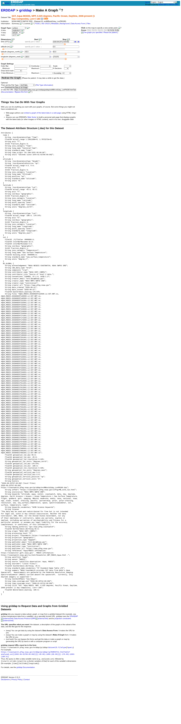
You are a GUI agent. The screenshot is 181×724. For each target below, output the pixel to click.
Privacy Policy (16, 679)
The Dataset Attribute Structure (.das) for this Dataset (32, 128)
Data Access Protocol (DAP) (25, 618)
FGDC (37, 23)
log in (147, 2)
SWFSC (171, 4)
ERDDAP (8, 10)
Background (64, 23)
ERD (176, 4)
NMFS (165, 4)
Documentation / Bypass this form (15, 92)
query (70, 647)
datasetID (52, 647)
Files (88, 23)
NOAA (160, 4)
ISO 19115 (45, 23)
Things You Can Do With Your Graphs (23, 102)
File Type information (44, 85)
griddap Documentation (25, 667)
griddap (25, 10)
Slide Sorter (31, 117)
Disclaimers (5, 679)
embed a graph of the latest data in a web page (42, 113)
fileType (62, 647)
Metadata (55, 23)
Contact (27, 679)
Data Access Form (78, 23)
